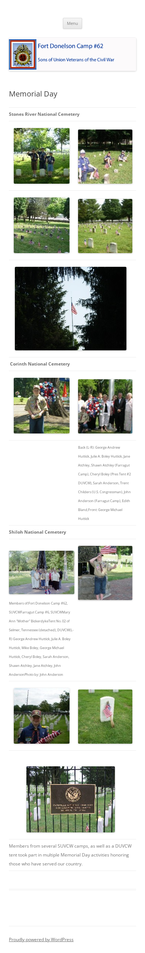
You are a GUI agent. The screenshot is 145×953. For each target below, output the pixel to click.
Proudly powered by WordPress (41, 939)
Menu (72, 23)
